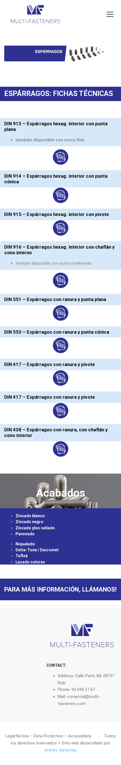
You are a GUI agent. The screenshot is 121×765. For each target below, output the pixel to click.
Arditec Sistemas (60, 750)
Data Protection (48, 736)
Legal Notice (17, 736)
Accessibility (79, 736)
